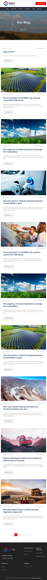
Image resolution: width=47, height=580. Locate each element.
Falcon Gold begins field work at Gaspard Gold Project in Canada (22, 459)
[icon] (24, 566)
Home (22, 29)
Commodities (41, 454)
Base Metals (41, 403)
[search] (33, 3)
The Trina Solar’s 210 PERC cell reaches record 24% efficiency (21, 99)
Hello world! (8, 52)
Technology (41, 197)
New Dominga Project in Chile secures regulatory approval (20, 510)
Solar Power (41, 94)
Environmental (41, 506)
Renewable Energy (40, 146)
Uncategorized (41, 48)
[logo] (9, 3)
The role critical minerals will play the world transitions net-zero (20, 408)
